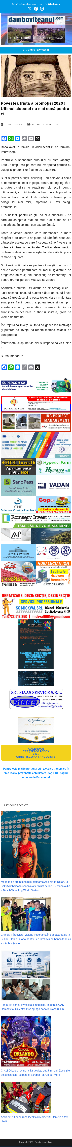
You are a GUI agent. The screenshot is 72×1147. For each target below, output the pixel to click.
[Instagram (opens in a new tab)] (41, 9)
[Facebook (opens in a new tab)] (36, 9)
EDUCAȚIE (52, 124)
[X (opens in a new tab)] (30, 9)
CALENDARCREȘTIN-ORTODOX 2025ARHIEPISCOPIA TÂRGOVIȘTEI (36, 752)
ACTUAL (37, 124)
